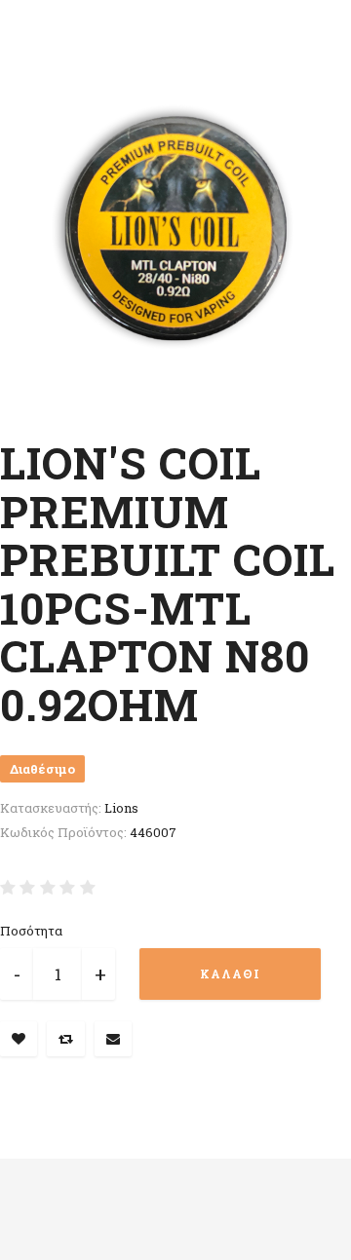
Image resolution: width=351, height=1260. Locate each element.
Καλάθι (230, 973)
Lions (121, 808)
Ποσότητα (31, 930)
